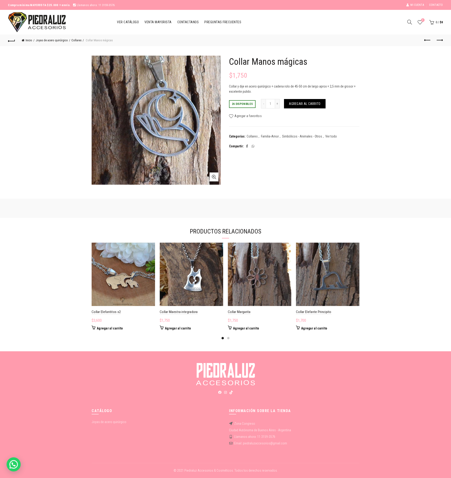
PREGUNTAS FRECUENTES (222, 22)
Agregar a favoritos (248, 116)
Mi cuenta (417, 5)
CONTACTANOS (188, 22)
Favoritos (422, 20)
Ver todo (331, 136)
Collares (76, 40)
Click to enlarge (214, 176)
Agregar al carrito (304, 104)
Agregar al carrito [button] (110, 328)
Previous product (428, 40)
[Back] (11, 40)
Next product (439, 40)
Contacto (436, 5)
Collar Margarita (239, 312)
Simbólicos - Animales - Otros (302, 136)
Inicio (29, 40)
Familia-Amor (270, 136)
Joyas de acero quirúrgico (52, 40)
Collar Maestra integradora (179, 312)
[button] (14, 464)
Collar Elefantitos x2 (106, 312)
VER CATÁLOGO (128, 22)
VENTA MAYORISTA (158, 22)
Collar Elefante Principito (313, 312)
